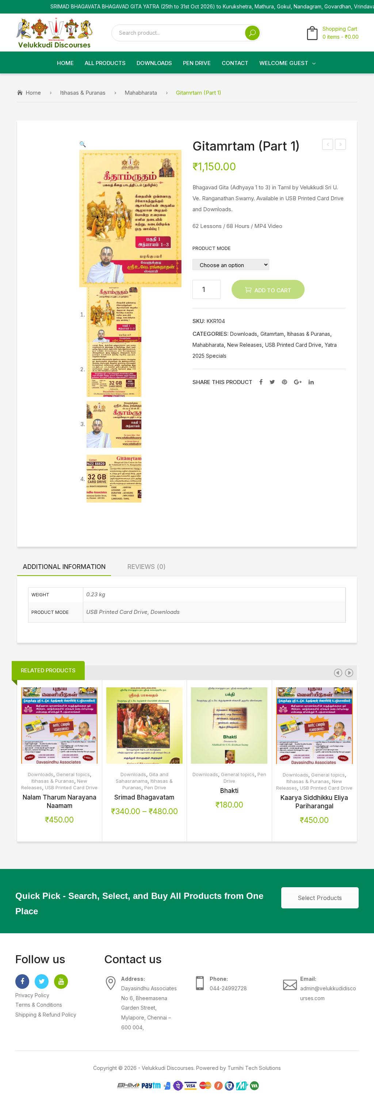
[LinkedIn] (311, 381)
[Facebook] (261, 381)
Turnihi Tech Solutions (254, 1068)
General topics (73, 774)
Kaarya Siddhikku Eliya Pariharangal (314, 802)
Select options (44, 725)
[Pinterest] (284, 381)
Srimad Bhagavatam (144, 797)
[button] (82, 144)
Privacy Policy (32, 995)
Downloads (243, 334)
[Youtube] (61, 981)
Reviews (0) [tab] (146, 566)
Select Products (320, 897)
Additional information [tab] (64, 566)
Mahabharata (141, 92)
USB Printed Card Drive (293, 345)
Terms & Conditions (38, 1005)
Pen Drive (155, 787)
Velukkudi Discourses (168, 1068)
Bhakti (229, 790)
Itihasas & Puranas (83, 92)
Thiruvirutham (328, 145)
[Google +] (298, 381)
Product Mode (211, 248)
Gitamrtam (272, 334)
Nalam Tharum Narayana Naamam (59, 801)
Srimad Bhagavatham (341, 145)
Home (33, 92)
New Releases (244, 345)
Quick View (75, 725)
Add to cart (273, 290)
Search (252, 33)
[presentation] (337, 672)
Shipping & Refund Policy (45, 1014)
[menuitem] (65, 63)
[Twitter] (272, 381)
